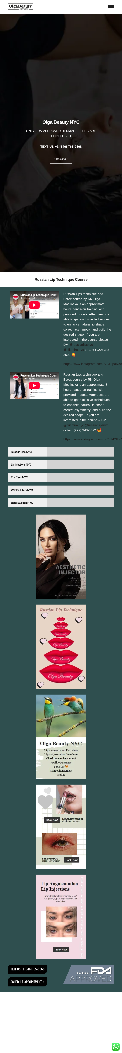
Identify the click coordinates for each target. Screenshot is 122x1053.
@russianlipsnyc (81, 344)
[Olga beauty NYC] (20, 6)
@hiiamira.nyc (73, 349)
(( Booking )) (61, 159)
